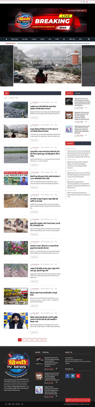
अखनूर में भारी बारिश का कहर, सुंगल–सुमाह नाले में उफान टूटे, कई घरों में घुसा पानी (44, 269)
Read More (47, 74)
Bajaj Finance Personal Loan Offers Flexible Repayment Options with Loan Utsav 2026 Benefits (82, 129)
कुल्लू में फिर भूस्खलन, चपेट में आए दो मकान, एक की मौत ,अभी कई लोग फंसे (45, 224)
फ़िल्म (80, 39)
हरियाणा (42, 39)
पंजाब (50, 39)
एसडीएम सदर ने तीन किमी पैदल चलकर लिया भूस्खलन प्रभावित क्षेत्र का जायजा (43, 107)
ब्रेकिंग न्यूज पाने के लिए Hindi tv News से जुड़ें (78, 400)
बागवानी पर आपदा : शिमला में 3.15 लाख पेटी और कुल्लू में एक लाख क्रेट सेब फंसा (44, 247)
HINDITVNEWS (75, 404)
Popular (77, 93)
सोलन (13, 404)
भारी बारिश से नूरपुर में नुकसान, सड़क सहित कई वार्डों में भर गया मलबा (44, 200)
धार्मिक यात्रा (72, 39)
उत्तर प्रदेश (24, 39)
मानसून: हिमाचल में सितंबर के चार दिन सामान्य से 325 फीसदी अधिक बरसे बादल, (44, 130)
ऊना (6, 404)
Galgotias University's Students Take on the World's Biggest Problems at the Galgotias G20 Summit (82, 115)
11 (39, 340)
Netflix (18, 404)
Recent (69, 93)
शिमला (9, 404)
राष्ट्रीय (57, 39)
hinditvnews (41, 70)
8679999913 (70, 358)
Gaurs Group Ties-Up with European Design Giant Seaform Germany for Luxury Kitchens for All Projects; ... (83, 102)
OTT (22, 404)
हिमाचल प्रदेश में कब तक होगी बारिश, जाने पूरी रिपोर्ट (43, 294)
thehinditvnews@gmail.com (74, 360)
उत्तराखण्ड (34, 39)
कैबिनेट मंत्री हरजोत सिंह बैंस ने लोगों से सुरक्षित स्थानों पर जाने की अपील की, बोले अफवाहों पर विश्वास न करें (44, 319)
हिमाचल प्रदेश (14, 39)
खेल (64, 39)
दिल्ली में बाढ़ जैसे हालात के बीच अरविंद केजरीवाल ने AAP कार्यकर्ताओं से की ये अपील (45, 177)
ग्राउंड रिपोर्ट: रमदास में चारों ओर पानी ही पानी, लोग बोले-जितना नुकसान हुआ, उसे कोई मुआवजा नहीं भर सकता (47, 62)
